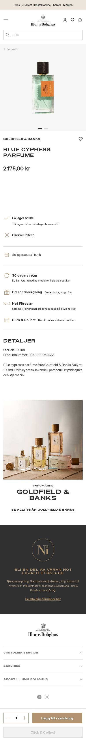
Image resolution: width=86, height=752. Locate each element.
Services (12, 666)
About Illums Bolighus (26, 679)
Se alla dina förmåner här (43, 599)
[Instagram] (47, 697)
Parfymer (12, 49)
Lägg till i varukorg (57, 718)
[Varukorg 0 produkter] (80, 20)
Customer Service (21, 652)
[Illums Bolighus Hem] (43, 20)
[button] (40, 128)
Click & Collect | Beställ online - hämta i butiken (43, 5)
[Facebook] (39, 697)
